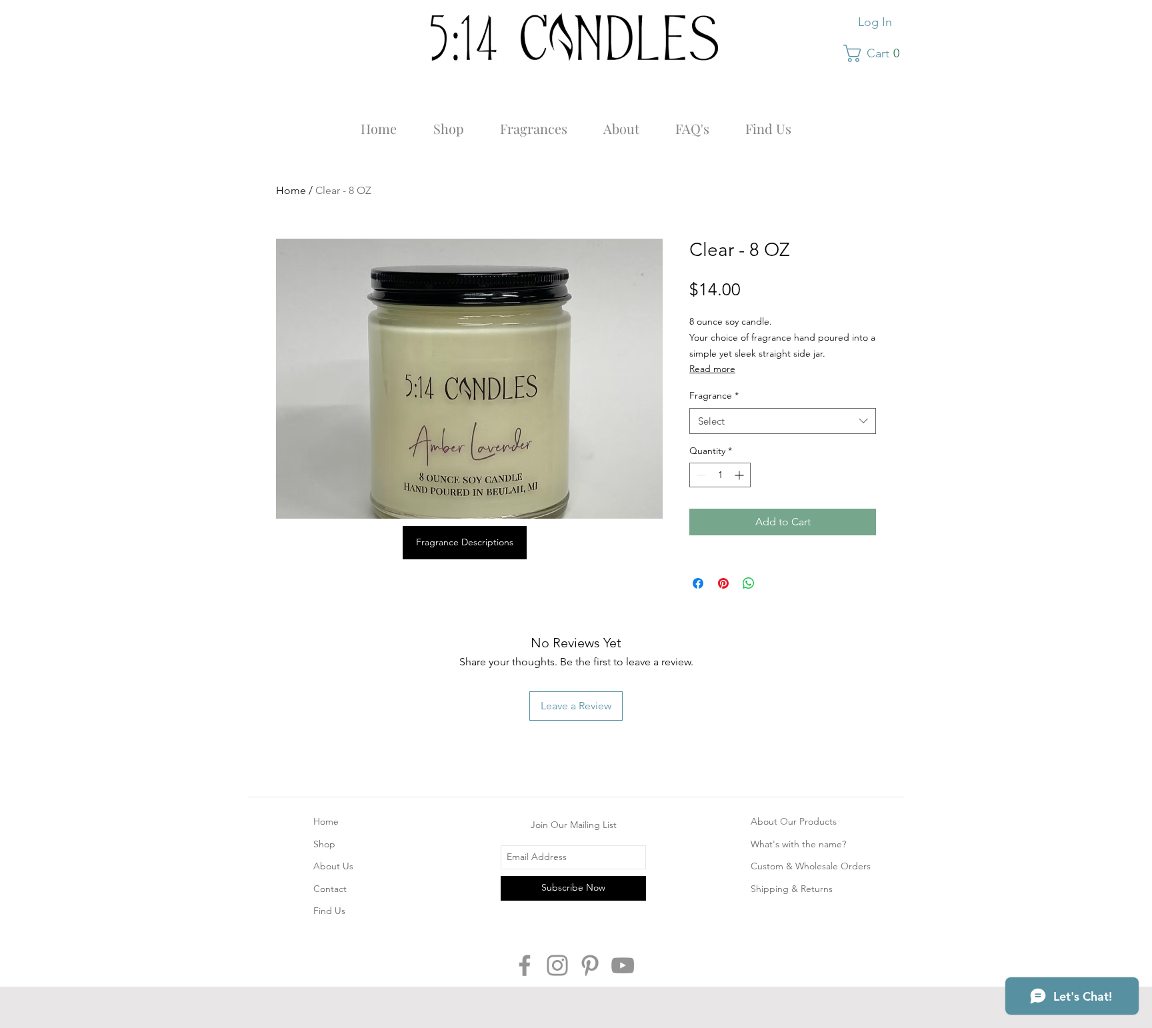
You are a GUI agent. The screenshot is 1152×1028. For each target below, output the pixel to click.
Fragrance (714, 395)
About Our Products (794, 821)
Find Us (329, 911)
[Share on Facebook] (698, 583)
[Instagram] (557, 965)
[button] (876, 53)
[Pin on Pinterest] (723, 583)
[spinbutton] (720, 475)
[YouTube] (623, 965)
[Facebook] (525, 965)
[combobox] (782, 421)
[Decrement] (699, 475)
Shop (324, 844)
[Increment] (740, 475)
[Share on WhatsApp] (749, 583)
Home (291, 190)
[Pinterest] (590, 965)
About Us (333, 866)
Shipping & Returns (792, 889)
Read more (712, 369)
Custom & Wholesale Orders (811, 866)
